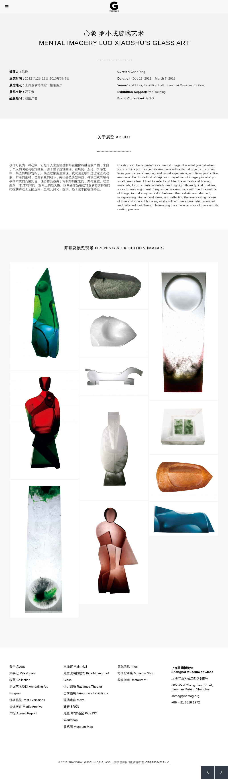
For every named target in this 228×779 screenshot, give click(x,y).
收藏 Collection (19, 680)
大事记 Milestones (22, 673)
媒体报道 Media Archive (26, 706)
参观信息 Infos (127, 666)
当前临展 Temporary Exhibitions (85, 693)
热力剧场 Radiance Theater (82, 686)
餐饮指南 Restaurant (131, 680)
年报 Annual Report (23, 713)
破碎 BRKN (71, 706)
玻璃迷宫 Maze (74, 700)
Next (221, 772)
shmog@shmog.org (185, 696)
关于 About (17, 666)
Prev (207, 772)
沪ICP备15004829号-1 (156, 762)
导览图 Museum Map (78, 726)
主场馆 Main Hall (75, 666)
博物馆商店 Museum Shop (135, 673)
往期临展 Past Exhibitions (27, 700)
